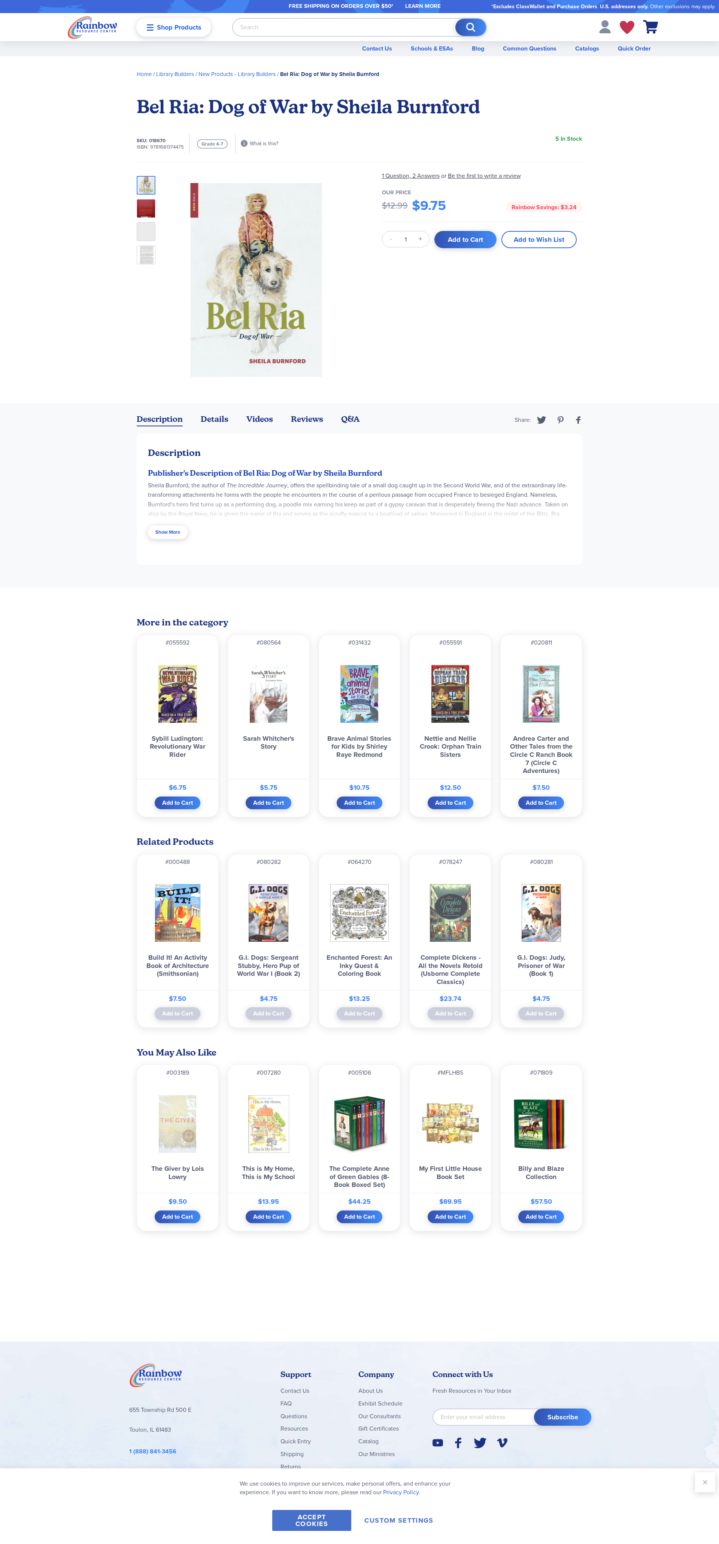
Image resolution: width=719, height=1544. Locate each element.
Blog (478, 48)
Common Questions (529, 48)
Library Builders (175, 74)
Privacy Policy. (401, 1492)
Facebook (578, 420)
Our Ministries (376, 1454)
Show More (167, 532)
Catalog (368, 1441)
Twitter (541, 420)
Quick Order (634, 48)
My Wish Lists (627, 27)
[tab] (160, 420)
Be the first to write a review (484, 176)
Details (214, 419)
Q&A (350, 419)
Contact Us (377, 48)
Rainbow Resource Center (155, 1377)
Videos (259, 419)
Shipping (292, 1454)
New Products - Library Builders (237, 74)
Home (144, 74)
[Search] (470, 27)
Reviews (307, 419)
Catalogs (587, 48)
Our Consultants (379, 1416)
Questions (293, 1416)
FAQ (286, 1403)
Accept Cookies (311, 1520)
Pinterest (560, 420)
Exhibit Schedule (380, 1403)
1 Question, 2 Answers (411, 175)
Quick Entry (295, 1441)
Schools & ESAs (432, 48)
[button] (605, 26)
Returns (290, 1466)
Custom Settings (398, 1520)
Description (160, 419)
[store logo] (92, 27)
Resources (294, 1428)
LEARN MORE (423, 6)
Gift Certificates (378, 1428)
